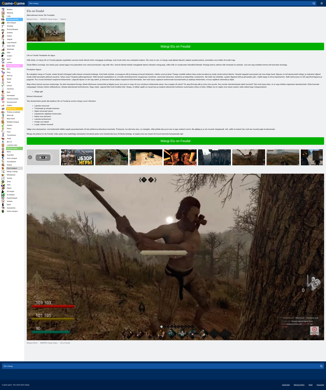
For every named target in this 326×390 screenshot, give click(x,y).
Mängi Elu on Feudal (175, 46)
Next (321, 157)
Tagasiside (320, 385)
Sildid (311, 385)
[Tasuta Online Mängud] (13, 3)
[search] (314, 3)
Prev (30, 157)
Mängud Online (299, 385)
